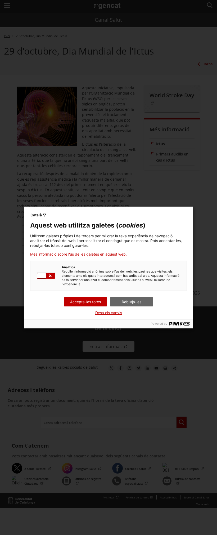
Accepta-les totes (85, 302)
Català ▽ (38, 215)
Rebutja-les (131, 302)
